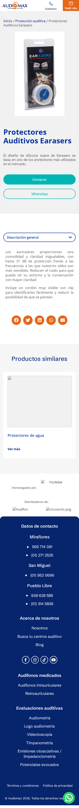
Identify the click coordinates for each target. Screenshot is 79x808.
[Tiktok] (44, 660)
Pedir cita (71, 8)
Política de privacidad (57, 786)
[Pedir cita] (71, 3)
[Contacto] (50, 4)
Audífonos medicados (39, 675)
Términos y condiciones (23, 786)
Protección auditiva (30, 21)
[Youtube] (53, 660)
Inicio (7, 21)
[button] (16, 320)
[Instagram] (35, 660)
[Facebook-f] (25, 660)
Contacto (50, 8)
